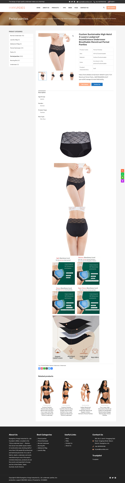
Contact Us (69, 443)
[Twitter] (72, 1)
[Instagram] (74, 1)
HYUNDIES (44, 480)
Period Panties (45, 365)
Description (42, 92)
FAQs (67, 441)
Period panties (14, 56)
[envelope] (122, 180)
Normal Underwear (15, 35)
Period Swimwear (15, 48)
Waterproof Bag (15, 44)
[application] (59, 7)
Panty (12, 52)
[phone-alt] (122, 170)
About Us (68, 445)
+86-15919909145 (100, 446)
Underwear (13, 64)
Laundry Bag (14, 40)
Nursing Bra (13, 60)
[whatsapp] (122, 174)
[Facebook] (69, 1)
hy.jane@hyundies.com (101, 449)
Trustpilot (95, 459)
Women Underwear (54, 365)
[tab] (42, 92)
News (67, 438)
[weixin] (122, 177)
